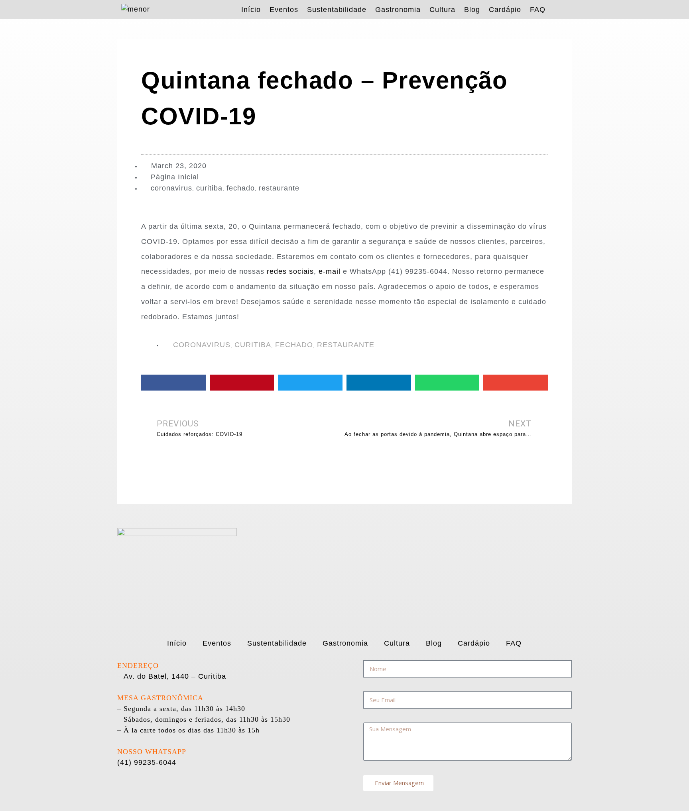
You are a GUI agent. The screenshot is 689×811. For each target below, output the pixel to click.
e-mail (330, 271)
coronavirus (171, 188)
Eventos (284, 10)
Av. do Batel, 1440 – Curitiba (175, 676)
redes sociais (290, 271)
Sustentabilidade (336, 10)
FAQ (537, 10)
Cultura (442, 10)
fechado (240, 188)
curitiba (209, 188)
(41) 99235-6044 (146, 762)
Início (251, 10)
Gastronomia (398, 10)
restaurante (279, 188)
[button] (173, 383)
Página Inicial (175, 177)
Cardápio (505, 10)
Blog (472, 10)
